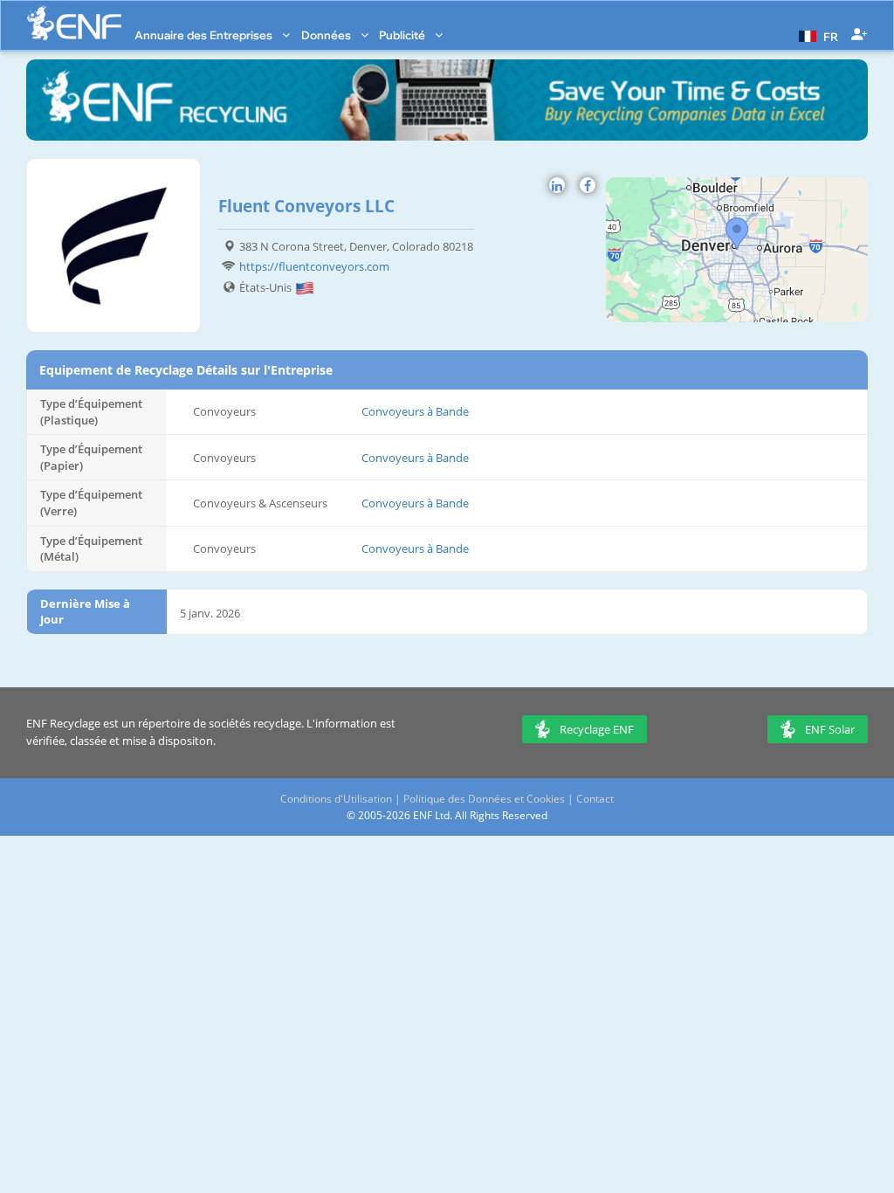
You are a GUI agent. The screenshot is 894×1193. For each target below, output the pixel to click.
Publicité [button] (403, 35)
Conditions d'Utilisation (336, 798)
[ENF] (74, 23)
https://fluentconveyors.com (314, 266)
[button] (816, 35)
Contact (595, 798)
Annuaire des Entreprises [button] (204, 35)
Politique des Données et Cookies (484, 798)
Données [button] (327, 35)
